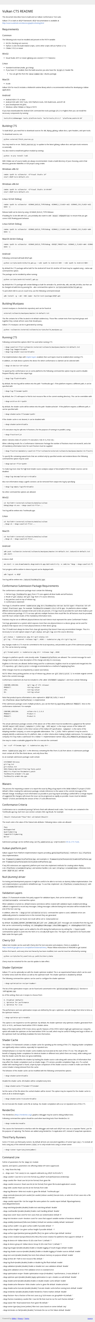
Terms (26, 1318)
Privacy (20, 1318)
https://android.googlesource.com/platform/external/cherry (24, 947)
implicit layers (31, 357)
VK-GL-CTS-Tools (72, 842)
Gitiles (14, 1318)
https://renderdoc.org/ (23, 1115)
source (90, 1318)
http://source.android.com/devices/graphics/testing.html (23, 23)
